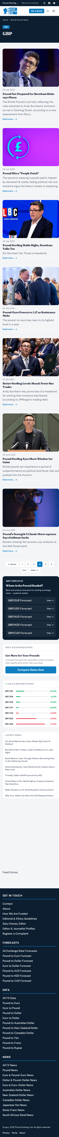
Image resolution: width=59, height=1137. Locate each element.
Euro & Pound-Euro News (18, 1075)
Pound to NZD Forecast (17, 976)
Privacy (6, 1133)
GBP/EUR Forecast (31, 600)
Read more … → (10, 119)
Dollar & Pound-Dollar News (20, 1080)
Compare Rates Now (31, 670)
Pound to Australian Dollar (18, 1023)
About (6, 908)
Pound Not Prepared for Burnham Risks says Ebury (28, 95)
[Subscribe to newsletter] (54, 3)
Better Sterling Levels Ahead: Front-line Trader (28, 385)
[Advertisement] (29, 832)
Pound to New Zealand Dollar (20, 1028)
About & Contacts (30, 3)
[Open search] (47, 11)
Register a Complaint (15, 933)
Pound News (10, 1070)
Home (5, 20)
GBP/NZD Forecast (31, 625)
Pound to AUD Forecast (17, 971)
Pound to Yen (11, 1038)
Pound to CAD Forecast (17, 981)
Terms (14, 1133)
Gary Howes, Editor (14, 923)
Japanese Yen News (15, 1105)
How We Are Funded (15, 913)
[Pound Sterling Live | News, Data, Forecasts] (10, 11)
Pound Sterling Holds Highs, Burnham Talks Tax (27, 247)
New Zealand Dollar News (18, 1095)
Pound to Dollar (12, 1013)
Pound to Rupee (12, 1048)
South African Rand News (18, 1115)
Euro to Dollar (11, 1018)
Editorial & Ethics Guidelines (20, 918)
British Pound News (19, 20)
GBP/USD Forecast (31, 608)
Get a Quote (36, 11)
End (24, 570)
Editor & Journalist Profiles (19, 928)
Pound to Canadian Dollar (18, 1033)
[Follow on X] (44, 3)
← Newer (12, 564)
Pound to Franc (12, 1043)
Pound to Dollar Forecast (18, 961)
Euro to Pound (11, 1008)
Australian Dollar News (16, 1090)
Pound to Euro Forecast (17, 956)
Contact (8, 903)
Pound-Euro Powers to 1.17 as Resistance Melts (29, 314)
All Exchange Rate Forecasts (20, 951)
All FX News (10, 1065)
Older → (34, 570)
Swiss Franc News (13, 1110)
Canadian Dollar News (16, 1100)
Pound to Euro (11, 1003)
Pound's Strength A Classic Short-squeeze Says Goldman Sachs (29, 535)
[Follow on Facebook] (49, 3)
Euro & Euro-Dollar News (18, 1085)
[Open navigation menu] (53, 11)
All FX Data (9, 998)
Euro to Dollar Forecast (17, 966)
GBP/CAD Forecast (31, 633)
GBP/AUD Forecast (31, 616)
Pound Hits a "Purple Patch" (21, 173)
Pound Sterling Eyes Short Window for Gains (28, 460)
